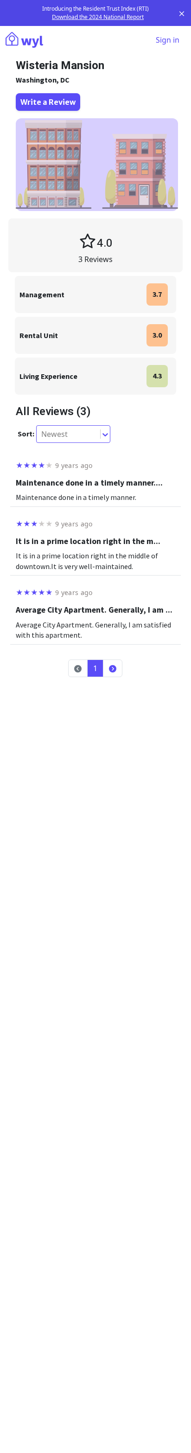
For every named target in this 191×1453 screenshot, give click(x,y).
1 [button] (95, 668)
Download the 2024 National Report (98, 17)
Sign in (167, 40)
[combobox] (42, 434)
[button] (112, 668)
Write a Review (48, 102)
